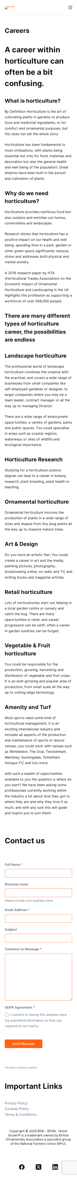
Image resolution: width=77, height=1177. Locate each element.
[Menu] (70, 7)
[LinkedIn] (55, 1167)
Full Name (14, 865)
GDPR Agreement (20, 1007)
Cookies (12, 1109)
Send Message (23, 1044)
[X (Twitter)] (38, 1167)
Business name (16, 884)
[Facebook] (22, 1167)
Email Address (17, 910)
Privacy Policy (16, 1103)
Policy (24, 1109)
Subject (11, 929)
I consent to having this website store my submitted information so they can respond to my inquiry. (36, 1020)
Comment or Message (23, 949)
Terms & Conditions (20, 1114)
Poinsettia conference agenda (21, 1067)
